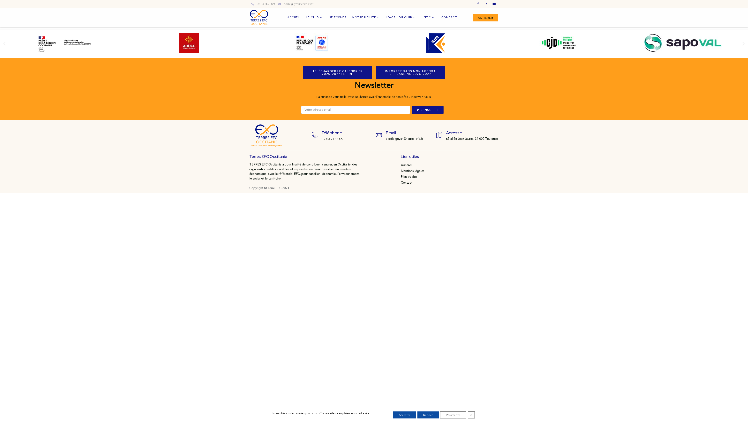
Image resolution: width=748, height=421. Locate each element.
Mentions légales (412, 171)
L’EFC (427, 17)
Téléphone (331, 133)
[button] (485, 17)
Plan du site (409, 177)
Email (391, 133)
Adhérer (406, 165)
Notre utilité (364, 17)
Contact (449, 17)
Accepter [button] (404, 415)
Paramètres (453, 415)
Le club (312, 17)
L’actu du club (399, 17)
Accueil (294, 17)
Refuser (428, 415)
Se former (338, 17)
